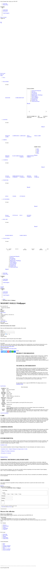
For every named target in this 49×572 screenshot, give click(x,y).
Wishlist (4, 536)
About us (4, 524)
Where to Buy (5, 4)
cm (7, 334)
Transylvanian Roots (35, 101)
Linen (38, 148)
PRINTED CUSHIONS (29, 177)
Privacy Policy (3, 506)
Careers (4, 527)
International (5, 10)
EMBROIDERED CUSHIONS (16, 177)
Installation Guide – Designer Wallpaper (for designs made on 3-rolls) (14, 449)
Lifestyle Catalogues (7, 545)
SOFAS (6, 196)
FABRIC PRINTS (23, 235)
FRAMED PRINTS (9, 235)
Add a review (3, 312)
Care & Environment (4, 413)
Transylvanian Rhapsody (36, 90)
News (4, 543)
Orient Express (34, 96)
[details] (19, 1)
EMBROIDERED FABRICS (30, 156)
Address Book (5, 538)
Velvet (38, 149)
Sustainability (5, 528)
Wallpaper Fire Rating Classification (8, 451)
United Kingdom (6, 13)
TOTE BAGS (15, 215)
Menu (1, 75)
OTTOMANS (22, 196)
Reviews (2, 485)
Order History (5, 537)
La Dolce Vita (34, 93)
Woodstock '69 (34, 99)
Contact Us (5, 529)
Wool (38, 152)
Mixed (38, 153)
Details (17, 350)
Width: (1, 331)
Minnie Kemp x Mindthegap (37, 94)
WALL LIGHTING (29, 136)
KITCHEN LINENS (29, 216)
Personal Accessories (7, 216)
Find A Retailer (6, 526)
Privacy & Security (6, 550)
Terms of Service (9, 506)
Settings (1, 287)
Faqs (4, 547)
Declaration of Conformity (6, 453)
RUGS (21, 215)
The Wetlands (34, 92)
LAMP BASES (23, 135)
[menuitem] (4, 77)
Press (4, 544)
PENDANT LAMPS (7, 136)
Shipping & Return (4, 457)
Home (4, 299)
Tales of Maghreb (35, 97)
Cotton (38, 151)
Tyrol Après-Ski (35, 98)
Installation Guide (19, 383)
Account (2, 286)
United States (5, 9)
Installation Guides (6, 546)
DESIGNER (7, 97)
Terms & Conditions (7, 548)
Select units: (2, 334)
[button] (24, 22)
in (9, 334)
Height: (1, 332)
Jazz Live (33, 91)
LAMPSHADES (15, 135)
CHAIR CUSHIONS (36, 177)
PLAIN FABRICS (16, 155)
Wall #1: (2, 330)
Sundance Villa (34, 100)
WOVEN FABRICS (22, 156)
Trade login (5, 3)
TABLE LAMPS (37, 135)
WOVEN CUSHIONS (7, 177)
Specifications (3, 385)
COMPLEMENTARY (19, 97)
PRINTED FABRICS (7, 156)
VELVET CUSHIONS (22, 177)
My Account (2, 73)
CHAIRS (14, 196)
